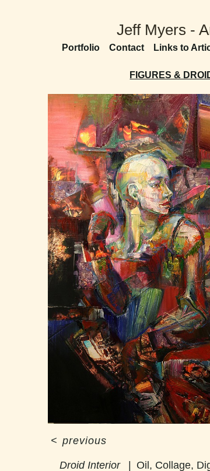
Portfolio (81, 48)
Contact (126, 48)
